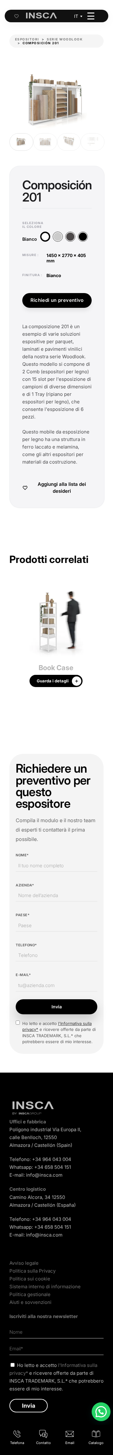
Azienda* (25, 885)
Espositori (27, 39)
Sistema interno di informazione (45, 1287)
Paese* (23, 915)
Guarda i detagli (53, 680)
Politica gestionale (30, 1294)
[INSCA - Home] (41, 15)
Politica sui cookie (29, 1279)
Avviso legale (24, 1263)
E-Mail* (23, 975)
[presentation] (14, 638)
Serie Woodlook (65, 39)
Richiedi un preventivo (57, 300)
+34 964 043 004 (51, 1159)
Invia (56, 1006)
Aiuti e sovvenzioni (30, 1302)
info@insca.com (44, 1175)
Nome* (22, 855)
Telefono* (26, 945)
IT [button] (76, 16)
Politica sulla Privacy (32, 1271)
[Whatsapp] (101, 1411)
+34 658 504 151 (52, 1167)
